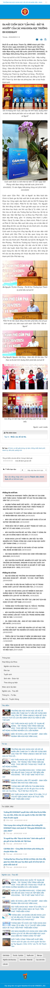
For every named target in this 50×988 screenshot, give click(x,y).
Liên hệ (5, 964)
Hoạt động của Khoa (9, 662)
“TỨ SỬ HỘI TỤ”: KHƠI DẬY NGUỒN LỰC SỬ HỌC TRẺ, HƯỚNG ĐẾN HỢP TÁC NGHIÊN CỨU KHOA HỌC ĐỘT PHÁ (24, 628)
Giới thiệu (6, 955)
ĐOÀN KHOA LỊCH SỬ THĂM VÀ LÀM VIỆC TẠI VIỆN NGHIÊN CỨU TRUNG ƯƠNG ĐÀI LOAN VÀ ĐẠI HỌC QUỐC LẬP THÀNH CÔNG (24, 541)
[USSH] (25, 976)
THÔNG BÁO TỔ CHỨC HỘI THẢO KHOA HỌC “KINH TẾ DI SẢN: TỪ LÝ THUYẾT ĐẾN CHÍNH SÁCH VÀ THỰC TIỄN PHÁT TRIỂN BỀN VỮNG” (24, 925)
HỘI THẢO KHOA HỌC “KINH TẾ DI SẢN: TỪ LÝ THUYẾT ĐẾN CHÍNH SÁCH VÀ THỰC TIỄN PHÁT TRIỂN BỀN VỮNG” (29, 796)
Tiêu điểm (5, 705)
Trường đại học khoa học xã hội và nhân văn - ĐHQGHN (23, 2)
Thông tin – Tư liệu (9, 695)
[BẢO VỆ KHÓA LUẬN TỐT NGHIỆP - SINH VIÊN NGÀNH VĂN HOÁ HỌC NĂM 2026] (29, 735)
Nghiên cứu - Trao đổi (10, 691)
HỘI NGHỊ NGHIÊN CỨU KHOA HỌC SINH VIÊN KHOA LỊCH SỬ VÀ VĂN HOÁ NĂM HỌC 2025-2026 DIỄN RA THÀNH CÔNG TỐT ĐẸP (29, 933)
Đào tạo (7, 670)
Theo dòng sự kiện (11, 682)
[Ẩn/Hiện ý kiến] (22, 470)
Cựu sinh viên (40, 960)
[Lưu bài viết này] (46, 39)
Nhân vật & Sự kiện (9, 687)
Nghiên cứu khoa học (12, 666)
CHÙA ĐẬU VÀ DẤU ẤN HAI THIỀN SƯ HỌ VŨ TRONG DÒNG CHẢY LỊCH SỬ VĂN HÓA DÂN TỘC (23, 585)
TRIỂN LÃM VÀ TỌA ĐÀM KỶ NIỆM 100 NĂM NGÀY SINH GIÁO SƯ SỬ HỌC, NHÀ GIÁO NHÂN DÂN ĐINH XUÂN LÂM (24, 637)
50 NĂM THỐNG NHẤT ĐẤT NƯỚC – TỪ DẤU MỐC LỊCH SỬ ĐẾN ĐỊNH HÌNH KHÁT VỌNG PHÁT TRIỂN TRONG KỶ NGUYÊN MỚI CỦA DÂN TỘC (24, 506)
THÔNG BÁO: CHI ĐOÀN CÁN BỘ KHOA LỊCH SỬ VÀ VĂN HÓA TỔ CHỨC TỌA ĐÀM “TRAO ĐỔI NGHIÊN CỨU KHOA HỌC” (28, 917)
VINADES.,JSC (40, 986)
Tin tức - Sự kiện (18, 955)
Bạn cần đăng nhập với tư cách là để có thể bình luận (24, 478)
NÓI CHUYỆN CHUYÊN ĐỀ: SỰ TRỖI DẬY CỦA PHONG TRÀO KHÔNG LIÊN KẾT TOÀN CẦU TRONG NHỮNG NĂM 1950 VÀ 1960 (23, 614)
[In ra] (41, 39)
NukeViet (25, 986)
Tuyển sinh (8, 674)
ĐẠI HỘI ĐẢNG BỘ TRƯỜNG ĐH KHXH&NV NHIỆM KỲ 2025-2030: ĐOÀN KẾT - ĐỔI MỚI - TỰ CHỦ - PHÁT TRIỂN (23, 577)
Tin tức (4, 744)
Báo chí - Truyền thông (10, 699)
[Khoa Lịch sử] (25, 11)
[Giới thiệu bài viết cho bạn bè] (37, 39)
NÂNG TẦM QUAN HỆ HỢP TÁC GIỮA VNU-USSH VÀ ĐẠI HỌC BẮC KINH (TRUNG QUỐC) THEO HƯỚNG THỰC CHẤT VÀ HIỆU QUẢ (24, 647)
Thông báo (6, 658)
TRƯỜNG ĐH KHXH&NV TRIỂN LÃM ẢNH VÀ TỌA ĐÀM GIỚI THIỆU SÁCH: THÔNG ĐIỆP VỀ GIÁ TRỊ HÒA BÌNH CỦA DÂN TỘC (24, 497)
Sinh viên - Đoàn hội (11, 678)
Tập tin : (15, 437)
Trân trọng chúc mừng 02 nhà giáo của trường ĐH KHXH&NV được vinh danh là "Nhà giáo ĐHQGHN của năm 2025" (24, 828)
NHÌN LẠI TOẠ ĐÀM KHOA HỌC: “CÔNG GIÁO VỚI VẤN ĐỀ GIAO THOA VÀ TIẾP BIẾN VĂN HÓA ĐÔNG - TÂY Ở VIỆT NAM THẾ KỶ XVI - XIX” (24, 773)
